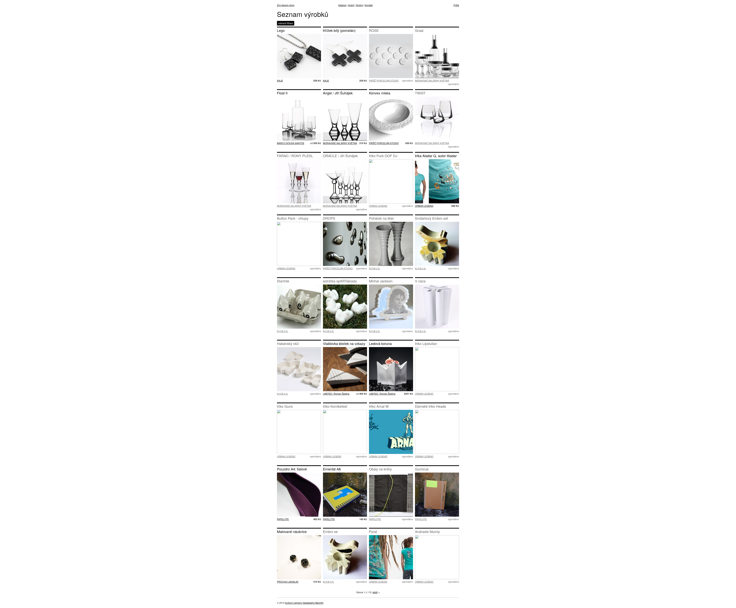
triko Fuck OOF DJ (383, 155)
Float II (282, 92)
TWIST (420, 92)
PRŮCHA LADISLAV (287, 581)
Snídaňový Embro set (431, 218)
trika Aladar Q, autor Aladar (436, 155)
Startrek (283, 280)
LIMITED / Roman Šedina (336, 393)
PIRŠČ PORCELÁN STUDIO (384, 80)
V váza (420, 280)
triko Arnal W (379, 406)
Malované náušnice (292, 531)
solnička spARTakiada (340, 280)
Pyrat (373, 531)
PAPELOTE (283, 519)
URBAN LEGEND (378, 205)
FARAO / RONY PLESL (295, 155)
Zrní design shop (285, 5)
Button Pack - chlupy (292, 218)
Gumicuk (422, 468)
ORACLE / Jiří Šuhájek (340, 155)
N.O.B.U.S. (374, 268)
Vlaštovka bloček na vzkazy (344, 343)
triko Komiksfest (335, 406)
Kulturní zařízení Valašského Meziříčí (304, 602)
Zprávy (359, 5)
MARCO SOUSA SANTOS (290, 143)
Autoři (351, 5)
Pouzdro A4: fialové (292, 468)
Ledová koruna (380, 343)
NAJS (280, 80)
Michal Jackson (381, 280)
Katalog (342, 5)
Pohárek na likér (381, 218)
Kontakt (369, 5)
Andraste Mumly (427, 531)
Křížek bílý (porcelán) (339, 30)
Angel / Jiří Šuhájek (338, 92)
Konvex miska (379, 92)
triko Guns (285, 406)
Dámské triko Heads (430, 406)
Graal (419, 30)
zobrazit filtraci (285, 23)
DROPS (329, 218)
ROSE (374, 30)
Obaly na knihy (380, 468)
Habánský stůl (288, 343)
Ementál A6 (332, 468)
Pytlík (456, 5)
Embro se (330, 531)
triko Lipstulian (426, 343)
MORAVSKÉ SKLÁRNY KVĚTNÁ (432, 80)
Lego (281, 30)
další (375, 592)
